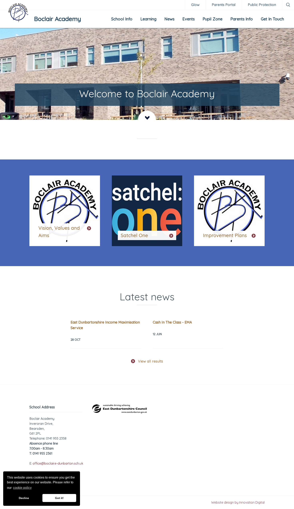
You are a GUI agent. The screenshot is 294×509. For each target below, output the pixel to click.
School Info (121, 18)
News (169, 18)
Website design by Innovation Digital (238, 502)
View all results (150, 361)
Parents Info (241, 18)
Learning (148, 18)
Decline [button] (24, 498)
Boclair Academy (57, 19)
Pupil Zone (212, 18)
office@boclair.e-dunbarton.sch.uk (58, 463)
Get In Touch (272, 18)
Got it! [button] (59, 498)
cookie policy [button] (22, 487)
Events (188, 18)
